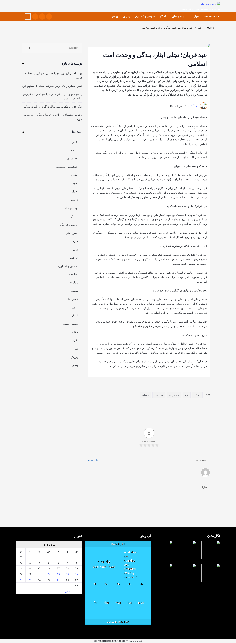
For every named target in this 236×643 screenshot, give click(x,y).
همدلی (145, 394)
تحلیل (75, 191)
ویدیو (75, 365)
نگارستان (73, 340)
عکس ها (73, 299)
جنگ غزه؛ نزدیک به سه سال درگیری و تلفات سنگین (52, 106)
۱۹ (58, 574)
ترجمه (74, 199)
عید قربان (174, 394)
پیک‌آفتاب (193, 106)
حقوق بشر (72, 233)
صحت (74, 290)
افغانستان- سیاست (67, 166)
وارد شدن (93, 459)
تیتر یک (74, 216)
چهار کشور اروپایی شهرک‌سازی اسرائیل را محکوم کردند (53, 75)
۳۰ (20, 579)
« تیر (67, 591)
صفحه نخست (211, 16)
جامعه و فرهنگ (69, 224)
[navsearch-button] (28, 16)
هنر (76, 348)
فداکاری (159, 394)
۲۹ (30, 579)
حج (186, 394)
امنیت (74, 183)
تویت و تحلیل (178, 16)
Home (210, 27)
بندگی (197, 394)
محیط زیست (70, 323)
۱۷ (76, 574)
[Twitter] (42, 16)
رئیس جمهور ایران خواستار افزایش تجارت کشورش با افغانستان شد (52, 96)
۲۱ (39, 574)
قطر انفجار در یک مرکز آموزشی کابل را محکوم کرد (52, 86)
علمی (75, 307)
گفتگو (163, 16)
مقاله (75, 332)
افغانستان (72, 158)
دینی (75, 249)
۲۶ (58, 579)
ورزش (126, 16)
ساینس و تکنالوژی (145, 16)
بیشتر (115, 16)
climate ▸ (118, 622)
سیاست (73, 274)
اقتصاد (74, 175)
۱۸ (67, 574)
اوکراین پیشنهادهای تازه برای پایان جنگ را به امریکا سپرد (52, 117)
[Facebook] (49, 16)
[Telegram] (35, 16)
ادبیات (74, 150)
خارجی (74, 241)
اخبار (196, 16)
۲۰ (48, 574)
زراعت (74, 257)
